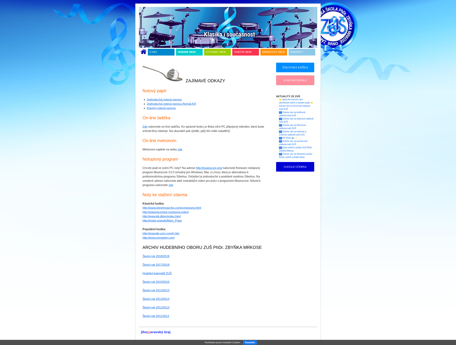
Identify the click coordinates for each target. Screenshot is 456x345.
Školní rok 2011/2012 (155, 316)
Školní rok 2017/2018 (155, 264)
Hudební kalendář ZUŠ (157, 273)
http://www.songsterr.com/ (158, 237)
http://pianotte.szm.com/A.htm (160, 233)
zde (180, 149)
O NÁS (153, 52)
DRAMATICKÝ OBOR (273, 52)
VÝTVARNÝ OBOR (216, 52)
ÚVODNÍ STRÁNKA (143, 52)
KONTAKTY (296, 52)
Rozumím (250, 342)
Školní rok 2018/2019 (155, 256)
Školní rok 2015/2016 (155, 281)
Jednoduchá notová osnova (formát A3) (171, 103)
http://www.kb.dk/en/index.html (161, 216)
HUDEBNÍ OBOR (187, 52)
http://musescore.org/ (209, 167)
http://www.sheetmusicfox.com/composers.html (171, 207)
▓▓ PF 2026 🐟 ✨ (288, 138)
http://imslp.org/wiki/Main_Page (162, 220)
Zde (144, 126)
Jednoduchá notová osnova (164, 99)
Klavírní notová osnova (161, 108)
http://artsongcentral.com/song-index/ (165, 212)
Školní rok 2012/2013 (155, 307)
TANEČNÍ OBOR (243, 52)
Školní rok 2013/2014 (155, 298)
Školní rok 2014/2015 (155, 290)
